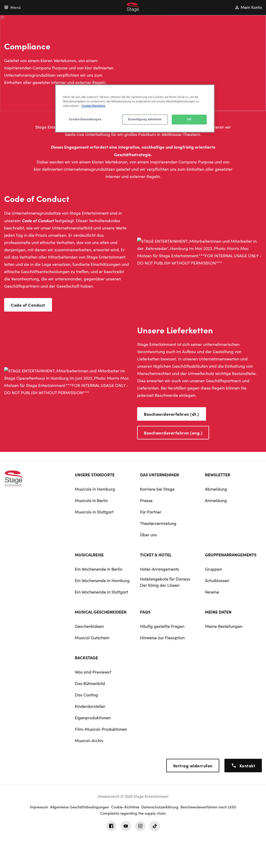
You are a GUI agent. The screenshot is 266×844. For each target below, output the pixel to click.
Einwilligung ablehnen (145, 119)
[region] (135, 108)
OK (189, 119)
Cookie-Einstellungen (85, 119)
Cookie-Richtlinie (93, 105)
